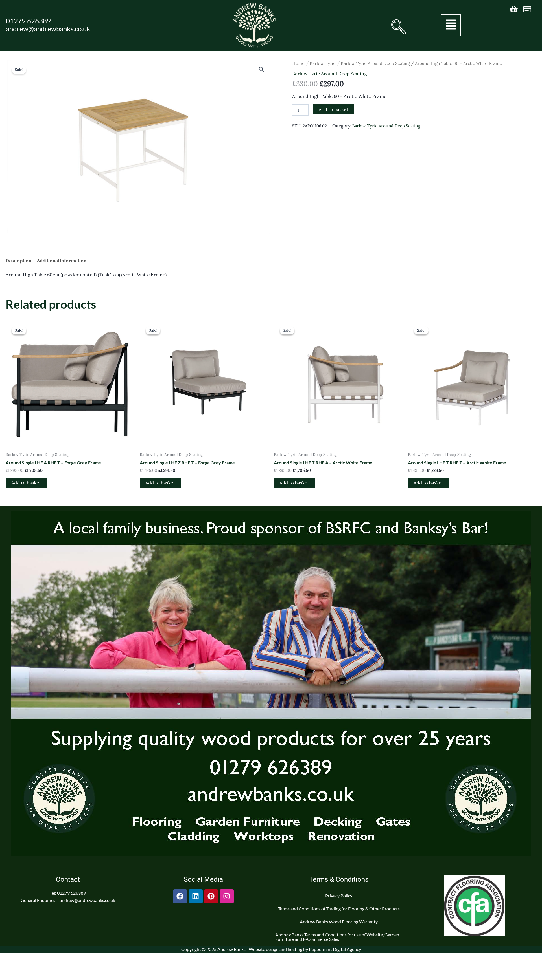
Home (298, 63)
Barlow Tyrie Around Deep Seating (375, 63)
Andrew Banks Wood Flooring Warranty (339, 921)
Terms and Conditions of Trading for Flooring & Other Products (339, 908)
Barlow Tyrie (323, 63)
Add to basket (333, 109)
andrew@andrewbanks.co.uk (48, 29)
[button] (398, 26)
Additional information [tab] (61, 260)
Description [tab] (18, 260)
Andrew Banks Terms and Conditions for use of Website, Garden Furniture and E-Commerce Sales (337, 937)
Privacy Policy (338, 895)
